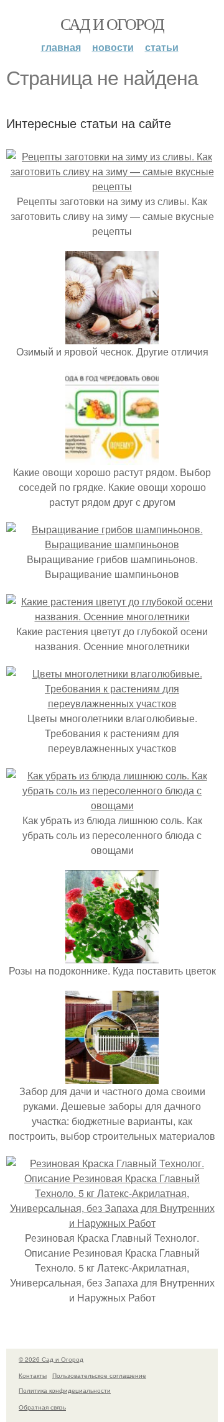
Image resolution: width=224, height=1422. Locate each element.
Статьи (162, 47)
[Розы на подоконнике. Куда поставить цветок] (112, 955)
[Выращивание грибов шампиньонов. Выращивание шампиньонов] (112, 544)
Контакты (33, 1375)
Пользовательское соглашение (99, 1375)
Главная (61, 47)
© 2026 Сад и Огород (51, 1359)
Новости (113, 47)
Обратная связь (42, 1407)
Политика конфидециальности (65, 1390)
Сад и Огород (112, 23)
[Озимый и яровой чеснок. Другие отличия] (112, 336)
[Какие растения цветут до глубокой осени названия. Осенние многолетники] (112, 616)
